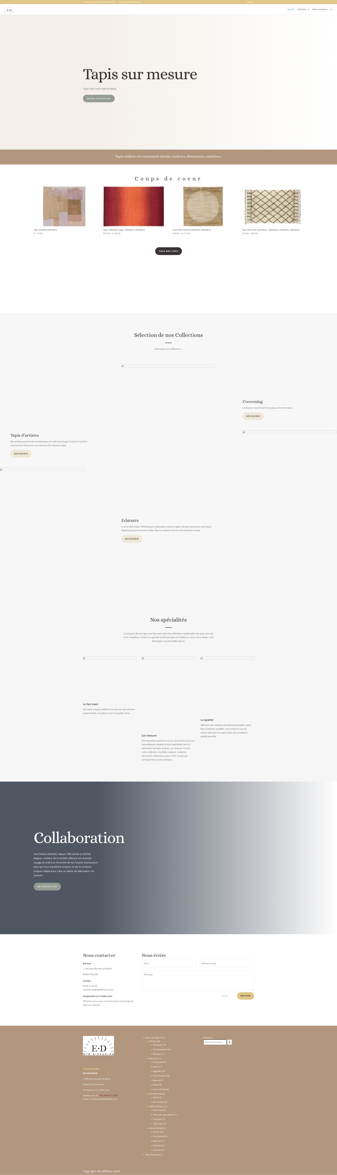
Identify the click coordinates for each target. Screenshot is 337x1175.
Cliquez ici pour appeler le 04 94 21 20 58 (99, 2)
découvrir (21, 453)
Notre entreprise (320, 9)
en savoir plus (47, 886)
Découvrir (253, 416)
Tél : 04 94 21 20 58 (109, 1095)
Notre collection (99, 98)
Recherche (208, 1037)
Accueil (291, 9)
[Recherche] (229, 1042)
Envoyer (246, 995)
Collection (301, 9)
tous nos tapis (168, 251)
